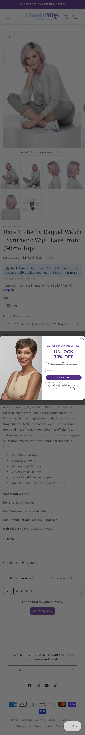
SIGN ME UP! (63, 377)
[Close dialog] (82, 338)
